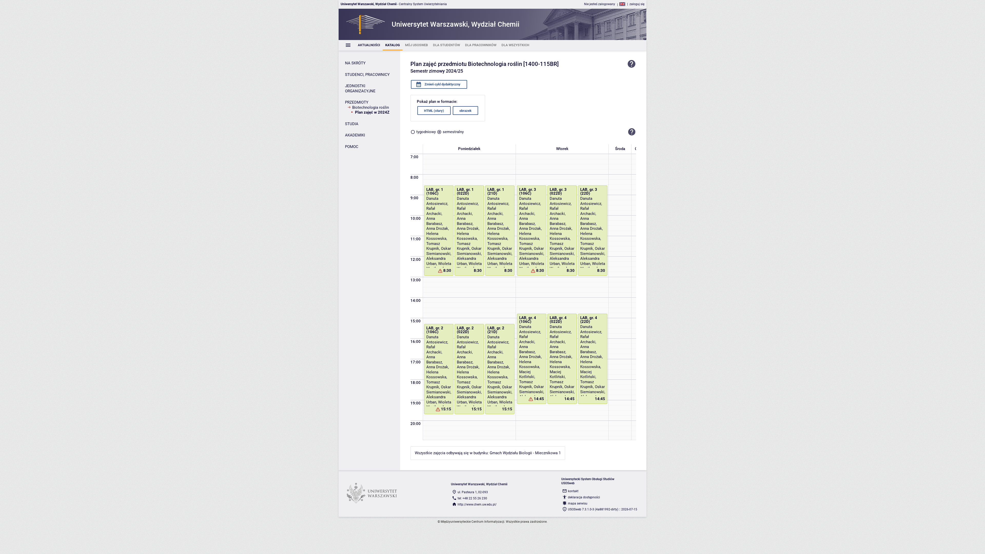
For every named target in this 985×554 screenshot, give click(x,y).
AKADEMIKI (355, 135)
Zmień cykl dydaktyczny (442, 84)
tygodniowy (426, 132)
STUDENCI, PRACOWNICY (367, 74)
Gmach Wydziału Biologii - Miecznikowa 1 (525, 453)
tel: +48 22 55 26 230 (472, 498)
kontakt (573, 491)
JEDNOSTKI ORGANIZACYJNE (360, 88)
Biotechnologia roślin (370, 107)
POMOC (351, 146)
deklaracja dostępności (584, 497)
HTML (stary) (434, 111)
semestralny (453, 132)
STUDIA (351, 124)
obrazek (465, 111)
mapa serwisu (577, 503)
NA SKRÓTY (355, 63)
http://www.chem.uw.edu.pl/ (477, 504)
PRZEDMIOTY (356, 102)
